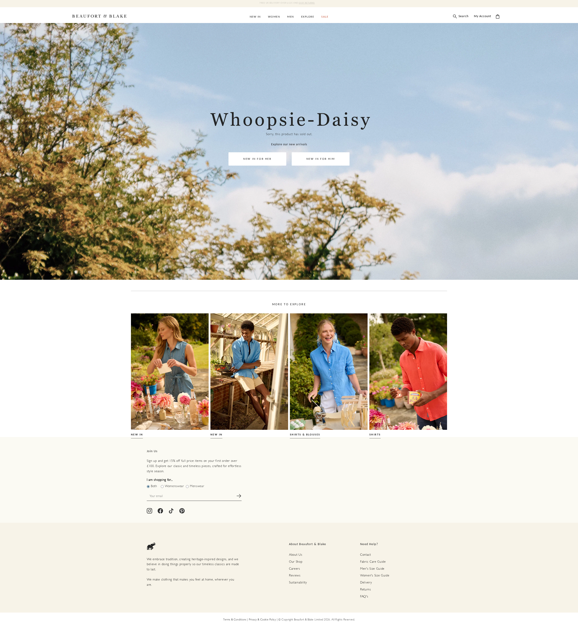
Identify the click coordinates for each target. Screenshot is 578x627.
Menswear (197, 486)
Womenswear (174, 486)
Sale (324, 16)
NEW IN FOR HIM (320, 158)
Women (274, 16)
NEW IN (137, 434)
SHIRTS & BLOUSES (305, 434)
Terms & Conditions (234, 619)
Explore (307, 16)
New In (255, 16)
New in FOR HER (257, 158)
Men (290, 16)
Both (154, 486)
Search (463, 16)
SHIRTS (375, 434)
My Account (482, 16)
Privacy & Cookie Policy (262, 619)
